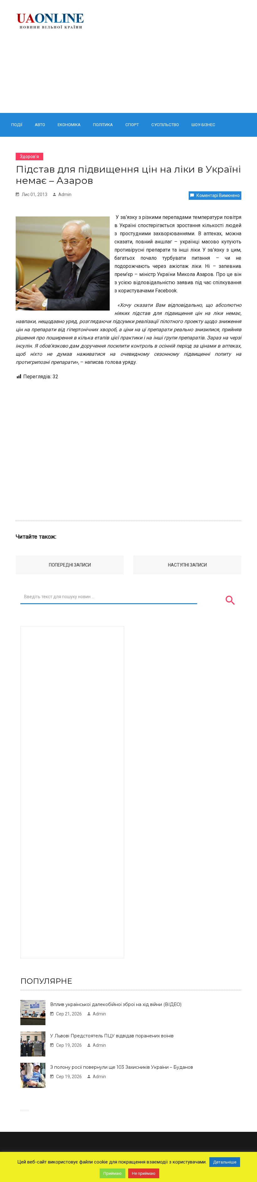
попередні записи (70, 564)
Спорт (132, 124)
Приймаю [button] (112, 1173)
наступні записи (187, 564)
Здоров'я (29, 156)
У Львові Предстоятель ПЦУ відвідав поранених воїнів (112, 1036)
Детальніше (224, 1162)
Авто (40, 124)
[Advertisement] (168, 56)
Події (16, 124)
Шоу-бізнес (203, 124)
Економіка (69, 124)
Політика (103, 124)
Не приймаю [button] (143, 1173)
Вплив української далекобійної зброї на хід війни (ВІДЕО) (115, 1004)
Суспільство (165, 124)
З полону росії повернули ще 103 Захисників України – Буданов (121, 1067)
